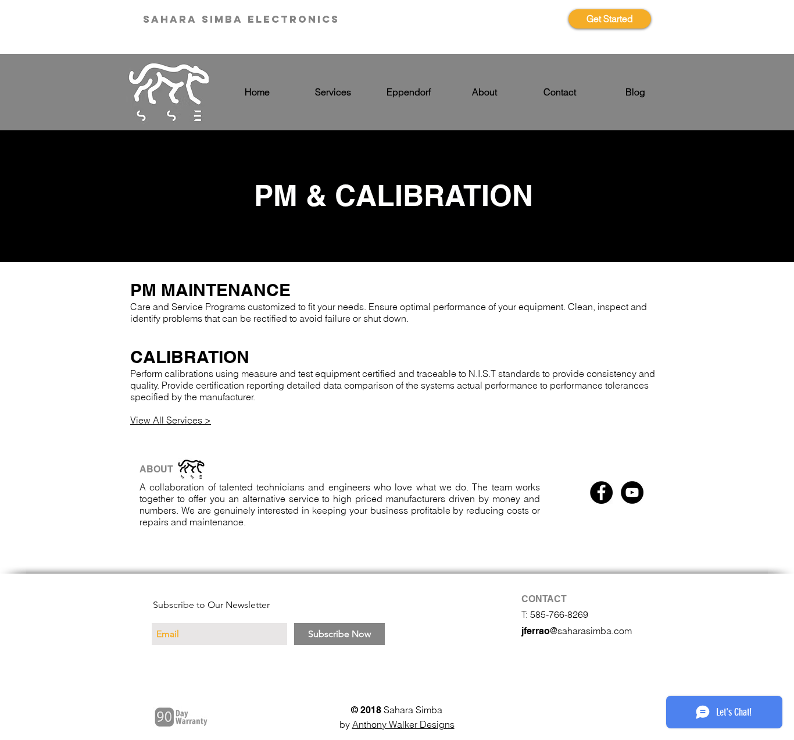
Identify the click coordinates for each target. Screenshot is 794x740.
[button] (333, 92)
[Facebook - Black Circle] (601, 492)
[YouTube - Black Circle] (632, 492)
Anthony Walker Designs (403, 724)
